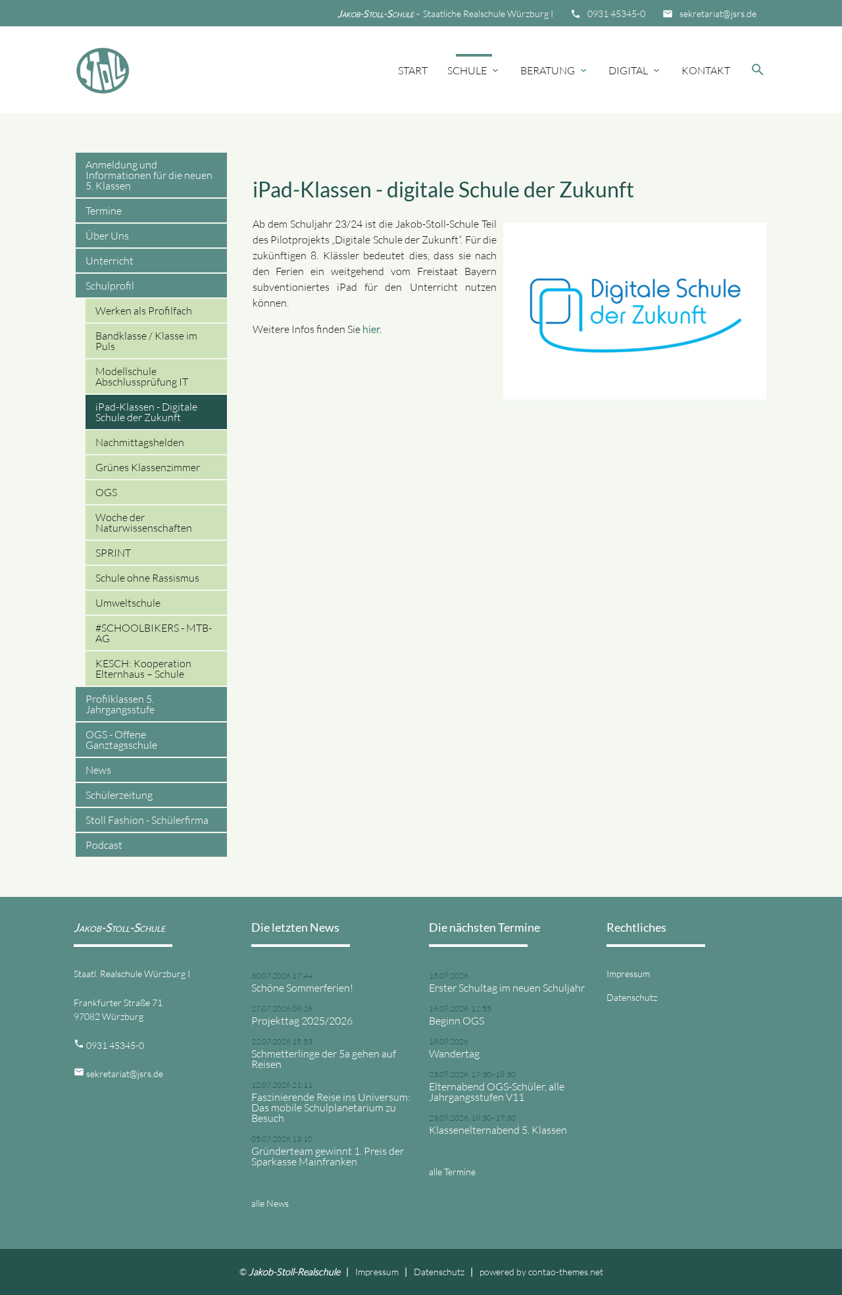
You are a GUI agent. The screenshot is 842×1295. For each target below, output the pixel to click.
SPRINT (113, 552)
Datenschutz (632, 997)
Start (413, 70)
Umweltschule (128, 602)
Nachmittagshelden (139, 442)
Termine (104, 210)
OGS (106, 492)
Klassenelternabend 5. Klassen (498, 1130)
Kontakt (705, 70)
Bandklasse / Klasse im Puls (146, 341)
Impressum (628, 973)
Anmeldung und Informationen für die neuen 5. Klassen (149, 175)
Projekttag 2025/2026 (302, 1020)
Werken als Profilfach (143, 310)
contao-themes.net (565, 1271)
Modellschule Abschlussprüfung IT (141, 376)
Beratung (554, 70)
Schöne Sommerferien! (302, 987)
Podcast (104, 844)
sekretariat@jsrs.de (718, 13)
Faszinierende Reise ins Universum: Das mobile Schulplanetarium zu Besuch (330, 1107)
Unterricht (110, 260)
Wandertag (454, 1053)
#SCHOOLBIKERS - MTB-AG (153, 633)
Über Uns (107, 235)
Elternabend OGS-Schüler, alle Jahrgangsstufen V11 (496, 1091)
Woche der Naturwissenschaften (143, 522)
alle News (270, 1203)
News (98, 769)
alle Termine (452, 1171)
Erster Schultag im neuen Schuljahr (507, 987)
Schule (474, 70)
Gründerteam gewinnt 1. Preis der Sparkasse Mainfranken (327, 1156)
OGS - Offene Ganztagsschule (121, 739)
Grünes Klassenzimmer (147, 467)
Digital (635, 70)
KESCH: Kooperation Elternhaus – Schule (143, 668)
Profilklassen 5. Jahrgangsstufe (120, 704)
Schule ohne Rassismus (147, 577)
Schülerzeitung (119, 794)
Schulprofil (110, 285)
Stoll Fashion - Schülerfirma (147, 819)
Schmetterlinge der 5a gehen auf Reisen (323, 1058)
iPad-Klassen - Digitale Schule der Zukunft (146, 412)
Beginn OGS (456, 1020)
